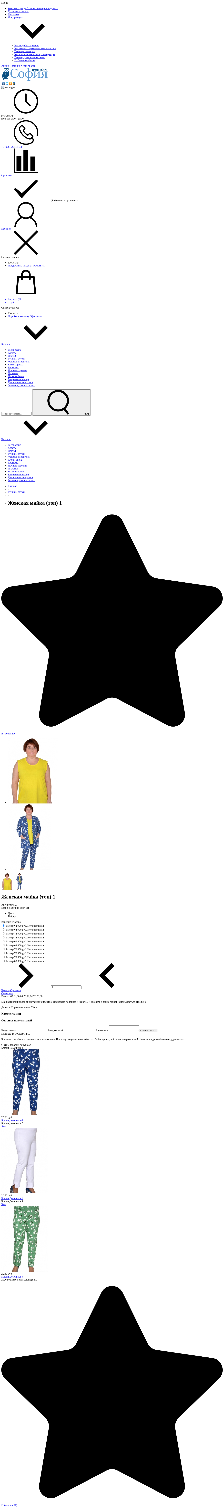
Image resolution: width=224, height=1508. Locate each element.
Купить (5, 990)
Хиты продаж (28, 65)
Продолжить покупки (20, 265)
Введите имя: (8, 1030)
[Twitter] (7, 84)
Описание (7, 993)
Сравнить (15, 990)
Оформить (39, 265)
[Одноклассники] (10, 84)
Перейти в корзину (18, 316)
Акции (5, 65)
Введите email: (56, 1030)
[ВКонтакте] (3, 84)
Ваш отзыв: (102, 1030)
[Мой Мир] (14, 84)
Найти (86, 414)
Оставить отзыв (148, 1030)
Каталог (6, 344)
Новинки (15, 65)
